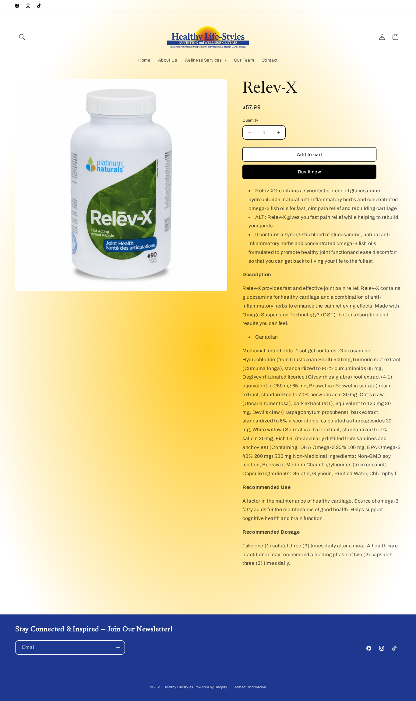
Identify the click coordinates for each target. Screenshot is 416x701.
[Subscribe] (118, 647)
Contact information (250, 687)
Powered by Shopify (211, 687)
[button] (22, 37)
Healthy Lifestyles (178, 687)
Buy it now (309, 171)
